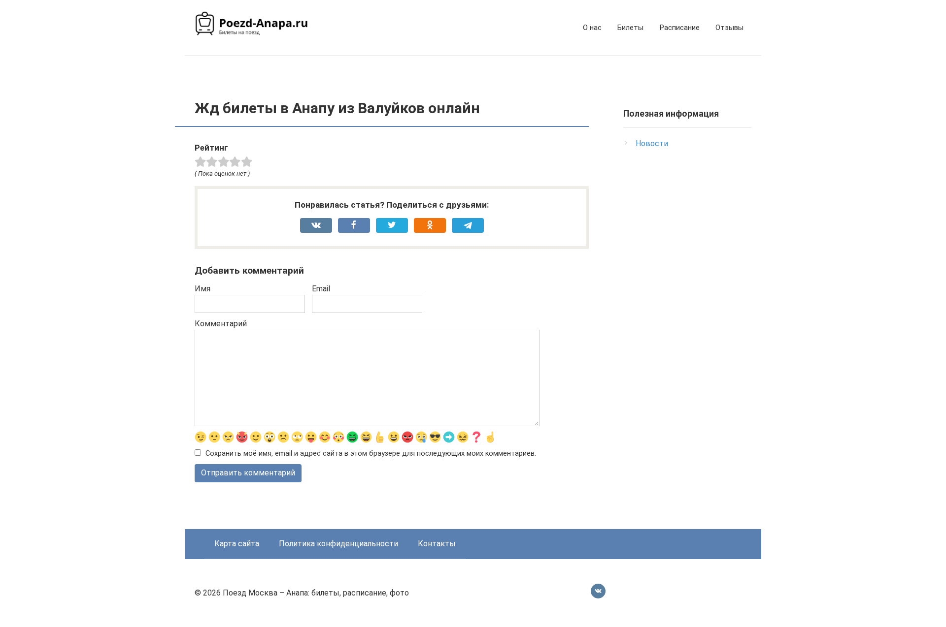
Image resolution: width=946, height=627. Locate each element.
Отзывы (729, 27)
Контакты (437, 543)
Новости (652, 143)
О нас (592, 27)
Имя (202, 288)
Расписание (679, 27)
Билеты (630, 27)
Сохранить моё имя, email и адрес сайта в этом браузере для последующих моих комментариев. (370, 453)
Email (321, 288)
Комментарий (221, 323)
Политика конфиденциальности (338, 543)
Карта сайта (236, 543)
